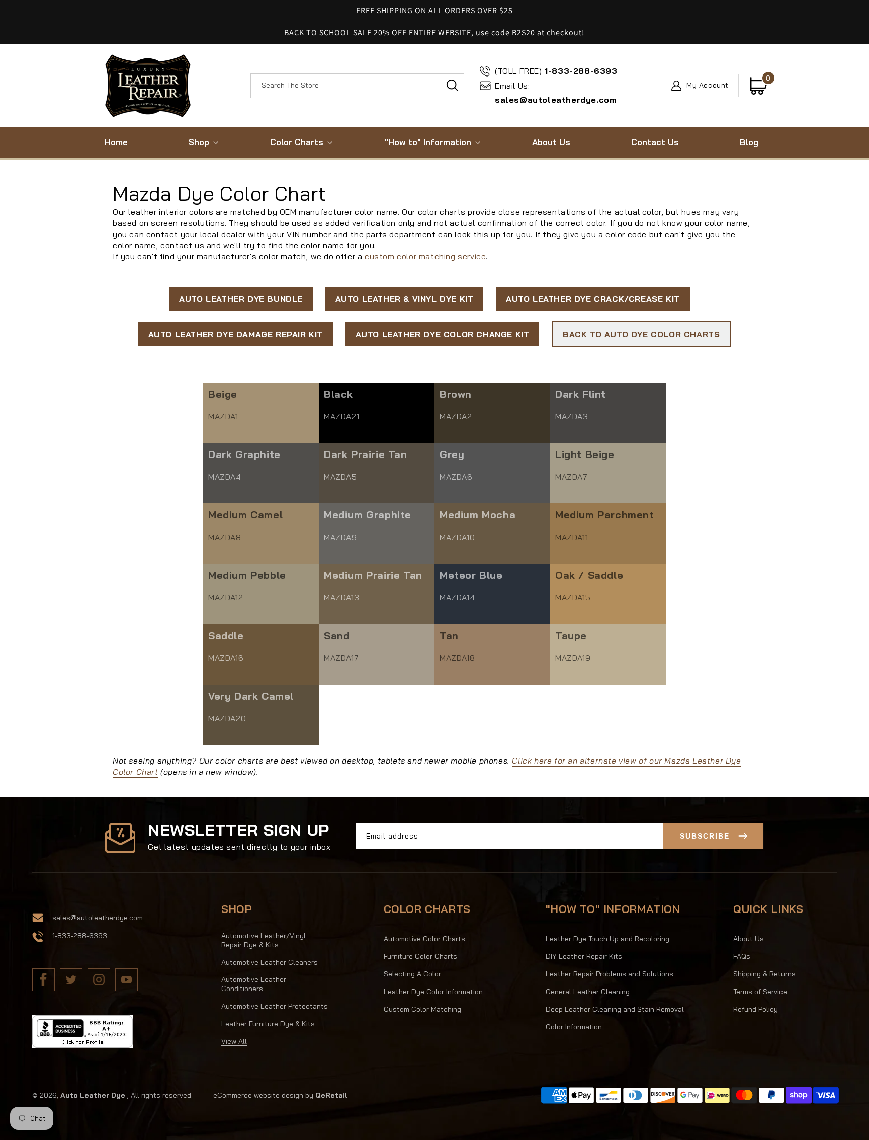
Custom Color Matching (422, 1009)
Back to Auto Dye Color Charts (641, 334)
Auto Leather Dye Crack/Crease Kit (593, 299)
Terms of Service (760, 991)
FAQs (741, 956)
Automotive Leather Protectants (274, 1006)
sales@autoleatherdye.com (556, 93)
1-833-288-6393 (556, 71)
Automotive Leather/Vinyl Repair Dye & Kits (263, 940)
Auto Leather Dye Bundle (241, 299)
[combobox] (357, 85)
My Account (707, 85)
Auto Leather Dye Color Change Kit (443, 334)
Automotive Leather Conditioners (253, 984)
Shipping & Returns (764, 973)
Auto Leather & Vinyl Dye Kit (404, 299)
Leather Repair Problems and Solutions (609, 973)
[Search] (452, 85)
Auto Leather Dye (92, 1095)
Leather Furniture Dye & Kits (268, 1023)
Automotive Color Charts (424, 938)
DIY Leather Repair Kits (584, 956)
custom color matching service (425, 256)
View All (234, 1041)
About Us (748, 938)
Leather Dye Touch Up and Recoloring (607, 938)
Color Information (574, 1026)
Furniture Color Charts (420, 956)
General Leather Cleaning (588, 991)
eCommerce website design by (264, 1095)
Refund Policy (755, 1009)
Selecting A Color (412, 973)
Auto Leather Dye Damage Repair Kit (235, 334)
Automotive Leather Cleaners (269, 962)
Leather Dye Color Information (433, 991)
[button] (199, 142)
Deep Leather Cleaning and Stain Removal (615, 1009)
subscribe (705, 836)
